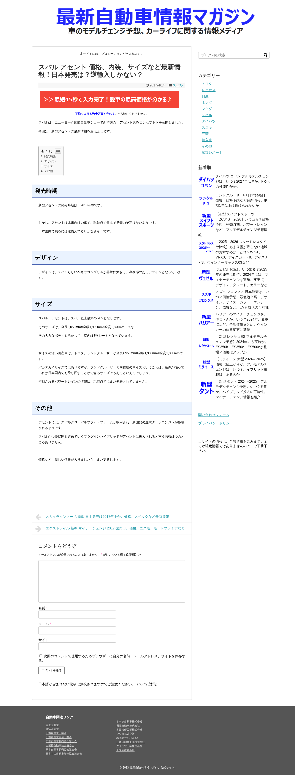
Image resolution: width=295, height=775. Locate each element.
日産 (205, 96)
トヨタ (207, 84)
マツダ (207, 109)
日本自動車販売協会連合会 (61, 741)
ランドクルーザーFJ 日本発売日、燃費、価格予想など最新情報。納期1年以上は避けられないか (242, 200)
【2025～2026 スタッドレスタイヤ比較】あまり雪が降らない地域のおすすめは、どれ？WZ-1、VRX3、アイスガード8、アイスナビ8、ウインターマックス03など (233, 252)
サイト (43, 640)
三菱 (205, 134)
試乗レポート (212, 152)
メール (44, 624)
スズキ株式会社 (125, 750)
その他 (48, 171)
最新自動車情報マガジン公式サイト (152, 767)
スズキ (207, 127)
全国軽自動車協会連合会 (60, 745)
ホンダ (207, 102)
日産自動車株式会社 (128, 725)
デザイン (50, 161)
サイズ (48, 166)
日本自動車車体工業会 (59, 737)
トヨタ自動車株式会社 (129, 721)
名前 (43, 608)
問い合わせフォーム (213, 415)
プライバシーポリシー (215, 423)
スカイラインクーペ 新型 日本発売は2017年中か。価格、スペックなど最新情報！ (109, 516)
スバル (178, 85)
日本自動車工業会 (56, 733)
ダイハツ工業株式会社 (129, 746)
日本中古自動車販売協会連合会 (64, 753)
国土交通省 (52, 724)
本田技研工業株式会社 (129, 729)
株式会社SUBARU (127, 737)
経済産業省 (52, 729)
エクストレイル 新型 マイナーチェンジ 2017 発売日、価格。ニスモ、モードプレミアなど (115, 528)
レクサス (209, 90)
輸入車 (207, 140)
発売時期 (50, 156)
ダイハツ (209, 121)
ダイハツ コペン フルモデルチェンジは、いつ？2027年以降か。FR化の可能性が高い (243, 181)
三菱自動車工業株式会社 (130, 742)
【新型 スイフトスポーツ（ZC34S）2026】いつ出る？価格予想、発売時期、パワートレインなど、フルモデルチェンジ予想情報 (233, 224)
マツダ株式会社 (125, 733)
